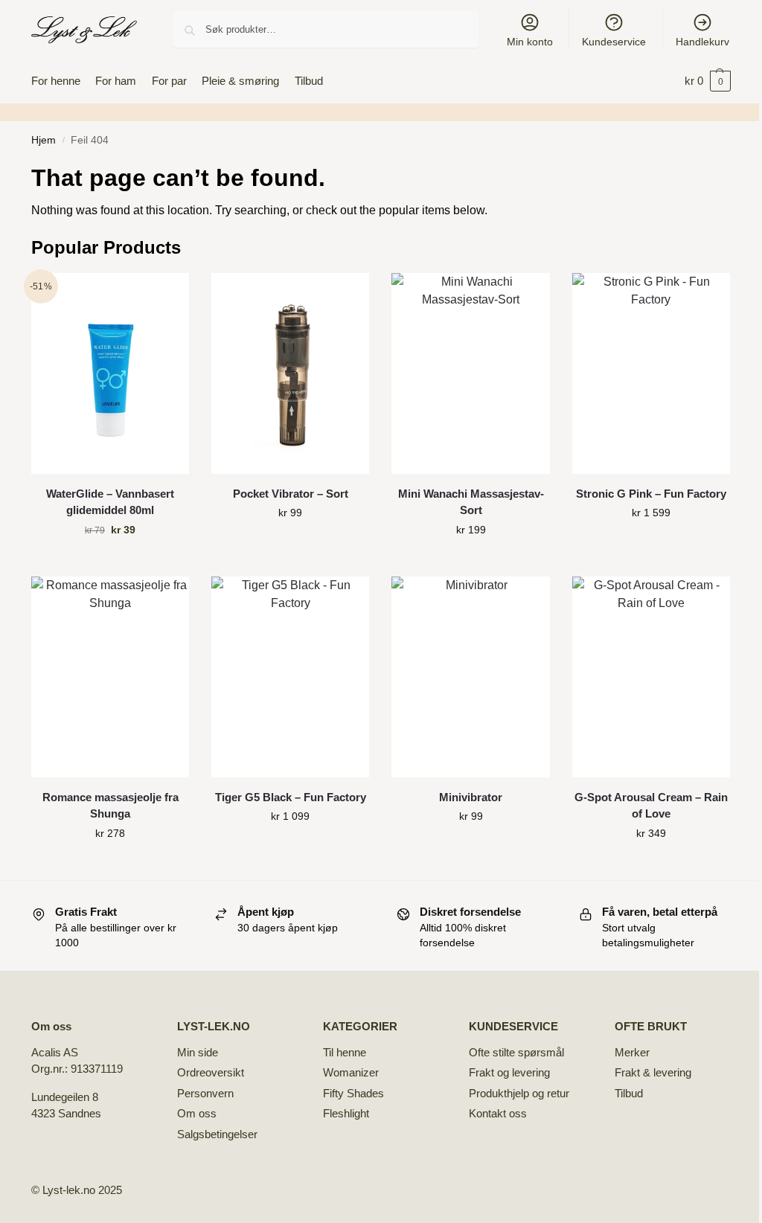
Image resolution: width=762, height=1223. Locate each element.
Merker (632, 1052)
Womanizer (351, 1072)
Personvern (205, 1093)
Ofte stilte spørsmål (516, 1052)
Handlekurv (702, 42)
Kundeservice (614, 42)
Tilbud (629, 1093)
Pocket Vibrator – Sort (290, 493)
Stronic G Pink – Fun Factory (651, 493)
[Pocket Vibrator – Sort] (290, 373)
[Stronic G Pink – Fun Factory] (651, 373)
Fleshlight (346, 1113)
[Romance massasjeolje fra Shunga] (110, 677)
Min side (197, 1052)
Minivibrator (470, 797)
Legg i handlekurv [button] (110, 562)
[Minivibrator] (470, 677)
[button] (708, 81)
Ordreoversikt (210, 1072)
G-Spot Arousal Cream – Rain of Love (651, 806)
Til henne (344, 1052)
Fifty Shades (353, 1093)
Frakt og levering (509, 1072)
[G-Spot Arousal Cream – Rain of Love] (651, 677)
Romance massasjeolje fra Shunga (110, 806)
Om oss (197, 1113)
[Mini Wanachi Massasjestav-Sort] (470, 373)
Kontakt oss (498, 1113)
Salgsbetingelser (217, 1134)
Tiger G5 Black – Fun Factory (290, 797)
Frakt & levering (653, 1072)
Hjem (43, 140)
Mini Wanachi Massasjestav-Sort (471, 502)
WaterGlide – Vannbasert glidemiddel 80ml (110, 502)
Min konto (530, 42)
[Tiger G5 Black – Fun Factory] (290, 677)
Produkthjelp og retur (519, 1093)
